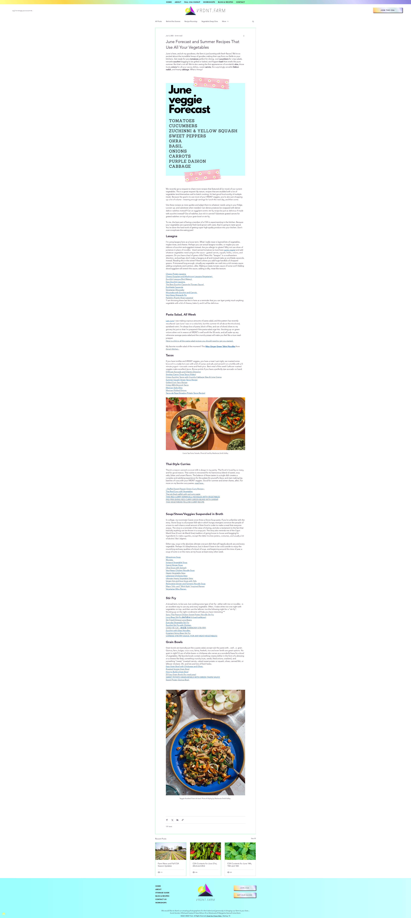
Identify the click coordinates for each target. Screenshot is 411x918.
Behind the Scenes (173, 21)
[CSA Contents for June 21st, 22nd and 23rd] (205, 851)
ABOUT (158, 889)
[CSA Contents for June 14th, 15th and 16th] (240, 851)
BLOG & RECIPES (162, 896)
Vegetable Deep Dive (210, 21)
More (224, 21)
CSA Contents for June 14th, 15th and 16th (239, 864)
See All (253, 838)
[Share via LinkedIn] (177, 820)
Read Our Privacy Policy (214, 916)
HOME (158, 886)
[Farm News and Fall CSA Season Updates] (170, 851)
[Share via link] (183, 820)
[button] (253, 21)
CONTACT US (160, 899)
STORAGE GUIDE (162, 893)
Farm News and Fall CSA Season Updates (168, 864)
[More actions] (244, 35)
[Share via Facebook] (167, 820)
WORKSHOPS (160, 903)
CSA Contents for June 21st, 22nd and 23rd (205, 864)
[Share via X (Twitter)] (172, 820)
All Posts (158, 21)
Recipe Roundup (191, 21)
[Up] (3, 914)
